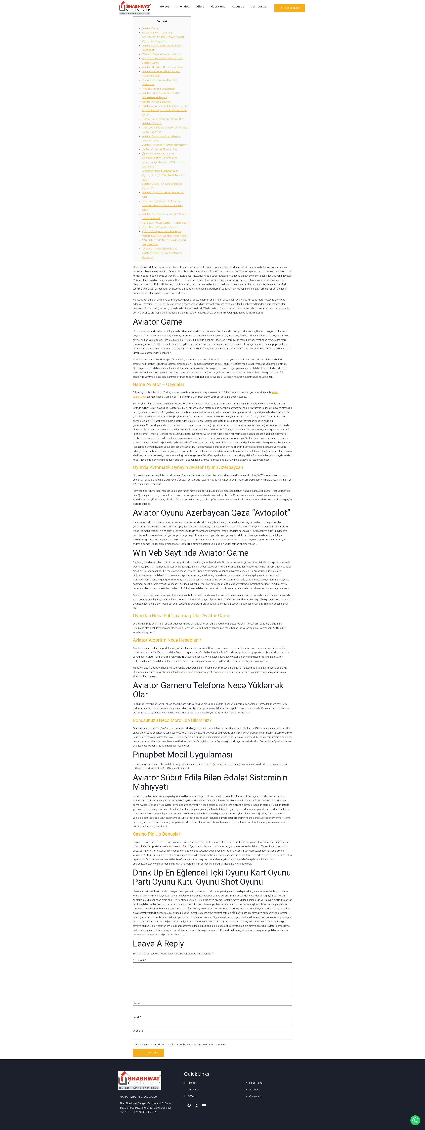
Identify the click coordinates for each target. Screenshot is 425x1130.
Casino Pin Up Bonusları (156, 101)
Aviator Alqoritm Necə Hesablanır (162, 67)
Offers (200, 6)
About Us (238, 6)
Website (138, 1030)
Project (164, 6)
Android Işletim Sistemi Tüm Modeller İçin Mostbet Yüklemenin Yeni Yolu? (163, 162)
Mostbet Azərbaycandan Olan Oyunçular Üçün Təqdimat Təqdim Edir (163, 175)
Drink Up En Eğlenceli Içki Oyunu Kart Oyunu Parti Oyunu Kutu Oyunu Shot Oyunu (165, 110)
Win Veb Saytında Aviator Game (161, 54)
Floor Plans (218, 6)
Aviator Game (150, 28)
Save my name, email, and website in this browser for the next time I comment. (181, 1044)
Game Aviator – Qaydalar (157, 32)
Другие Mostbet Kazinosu (158, 153)
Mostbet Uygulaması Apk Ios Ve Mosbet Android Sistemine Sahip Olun (162, 205)
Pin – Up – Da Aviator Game (159, 227)
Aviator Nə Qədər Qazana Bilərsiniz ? (164, 144)
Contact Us (258, 6)
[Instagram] (196, 1105)
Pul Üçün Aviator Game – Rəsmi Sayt (164, 222)
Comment (139, 960)
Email (137, 1017)
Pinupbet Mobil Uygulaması (158, 88)
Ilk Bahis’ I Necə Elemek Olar (159, 149)
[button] (289, 8)
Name (137, 1003)
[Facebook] (189, 1105)
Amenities (182, 6)
